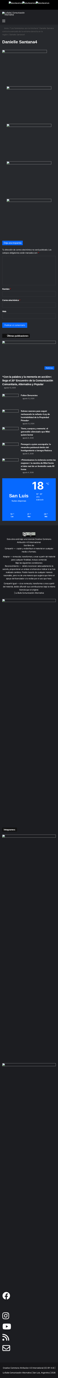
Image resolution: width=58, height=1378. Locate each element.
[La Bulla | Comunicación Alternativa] (14, 14)
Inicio (6, 28)
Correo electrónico (11, 300)
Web (4, 311)
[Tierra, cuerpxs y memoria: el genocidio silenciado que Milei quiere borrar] (10, 432)
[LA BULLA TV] (15, 4)
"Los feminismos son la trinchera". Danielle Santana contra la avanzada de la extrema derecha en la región (28, 31)
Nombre (6, 289)
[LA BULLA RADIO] (42, 4)
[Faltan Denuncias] (10, 399)
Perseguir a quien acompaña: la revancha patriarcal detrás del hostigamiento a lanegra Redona (36, 447)
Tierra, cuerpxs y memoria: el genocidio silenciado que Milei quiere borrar (35, 431)
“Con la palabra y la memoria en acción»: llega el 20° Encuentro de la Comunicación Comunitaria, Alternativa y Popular (27, 380)
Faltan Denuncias (29, 395)
